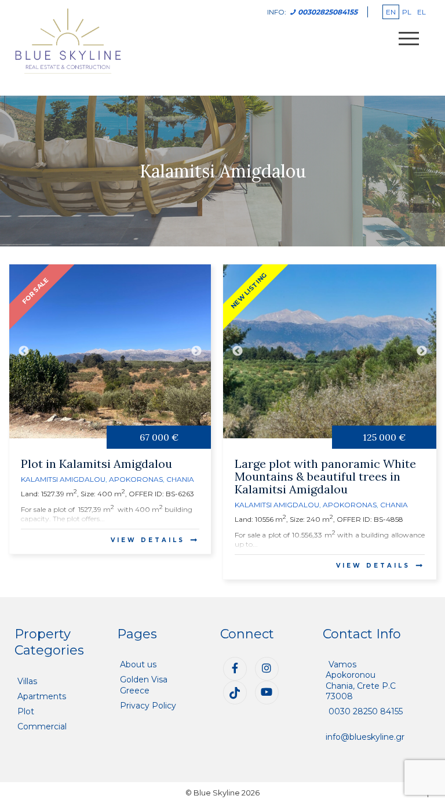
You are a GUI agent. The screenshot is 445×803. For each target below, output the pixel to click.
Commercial (42, 726)
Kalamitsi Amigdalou (63, 479)
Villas (27, 681)
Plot (25, 711)
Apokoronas (136, 479)
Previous (24, 351)
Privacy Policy (148, 705)
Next (196, 351)
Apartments (41, 696)
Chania (180, 479)
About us (138, 664)
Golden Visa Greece (143, 684)
